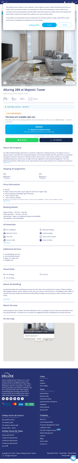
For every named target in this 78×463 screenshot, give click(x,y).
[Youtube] (11, 398)
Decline (64, 25)
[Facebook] (3, 398)
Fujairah (42, 383)
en (72, 2)
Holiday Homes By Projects (13, 415)
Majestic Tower (23, 93)
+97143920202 (57, 140)
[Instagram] (22, 398)
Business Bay (12, 93)
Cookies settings (34, 25)
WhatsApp (23, 140)
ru (69, 2)
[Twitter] (7, 398)
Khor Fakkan (44, 386)
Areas (42, 389)
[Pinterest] (18, 398)
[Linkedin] (14, 398)
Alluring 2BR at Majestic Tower (36, 332)
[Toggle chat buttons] (73, 458)
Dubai (5, 93)
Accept (49, 25)
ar (75, 2)
